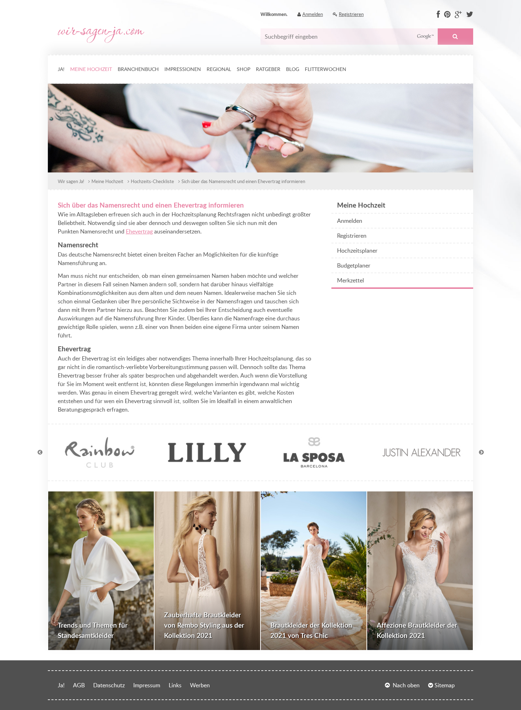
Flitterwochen (325, 68)
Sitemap (445, 685)
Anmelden (312, 14)
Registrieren (351, 14)
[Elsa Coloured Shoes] (99, 466)
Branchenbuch (138, 68)
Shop (243, 68)
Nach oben (406, 685)
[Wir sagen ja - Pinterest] (447, 14)
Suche (455, 36)
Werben (200, 685)
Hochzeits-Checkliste (152, 181)
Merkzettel (350, 280)
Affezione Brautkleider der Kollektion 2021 (417, 630)
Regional (219, 68)
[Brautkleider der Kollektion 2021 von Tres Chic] (313, 570)
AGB (79, 685)
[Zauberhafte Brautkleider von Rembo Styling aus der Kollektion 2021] (207, 570)
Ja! (61, 68)
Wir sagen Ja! (71, 181)
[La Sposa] (314, 466)
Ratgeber (268, 68)
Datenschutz (109, 685)
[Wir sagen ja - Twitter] (469, 14)
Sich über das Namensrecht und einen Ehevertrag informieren (243, 181)
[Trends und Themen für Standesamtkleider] (101, 570)
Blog (292, 68)
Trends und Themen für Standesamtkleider (93, 630)
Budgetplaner (353, 265)
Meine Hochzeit (91, 68)
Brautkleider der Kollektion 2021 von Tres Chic (311, 630)
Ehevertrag (139, 231)
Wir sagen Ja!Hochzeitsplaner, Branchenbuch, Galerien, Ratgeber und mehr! (101, 35)
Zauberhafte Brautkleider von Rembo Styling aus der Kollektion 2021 (204, 625)
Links (175, 685)
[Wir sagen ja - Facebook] (438, 14)
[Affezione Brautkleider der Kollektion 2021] (420, 570)
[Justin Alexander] (421, 466)
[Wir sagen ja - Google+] (458, 14)
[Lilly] (207, 466)
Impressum (146, 685)
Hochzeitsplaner (357, 250)
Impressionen (182, 68)
